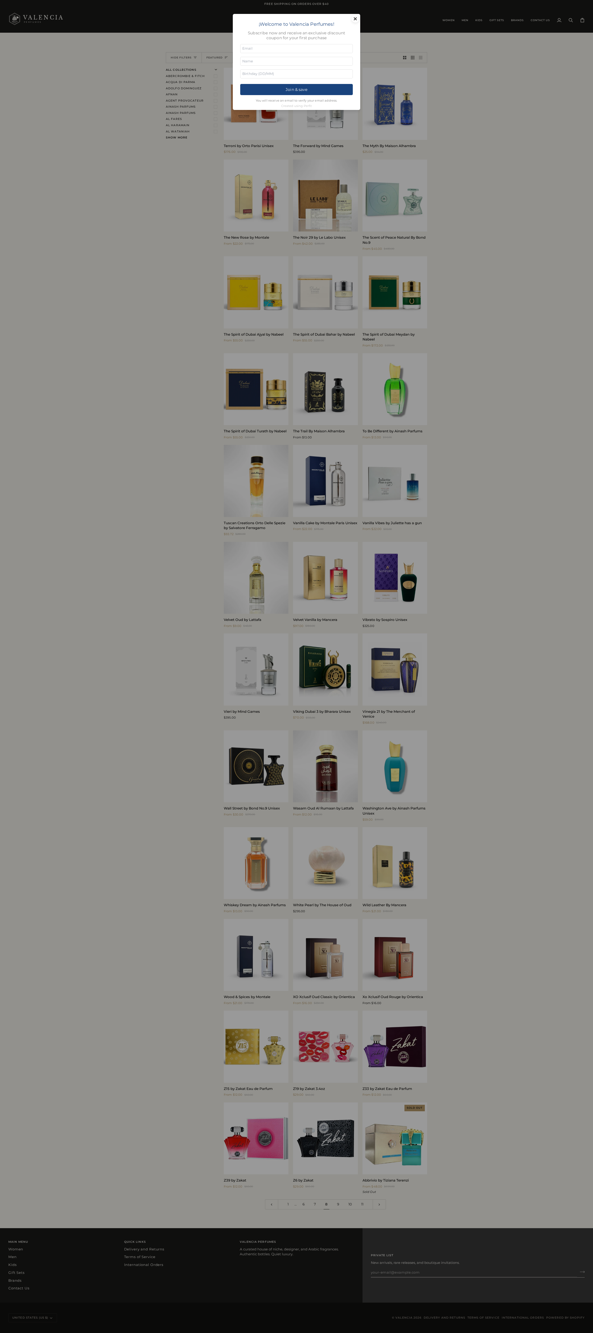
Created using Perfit (296, 106)
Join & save (296, 89)
